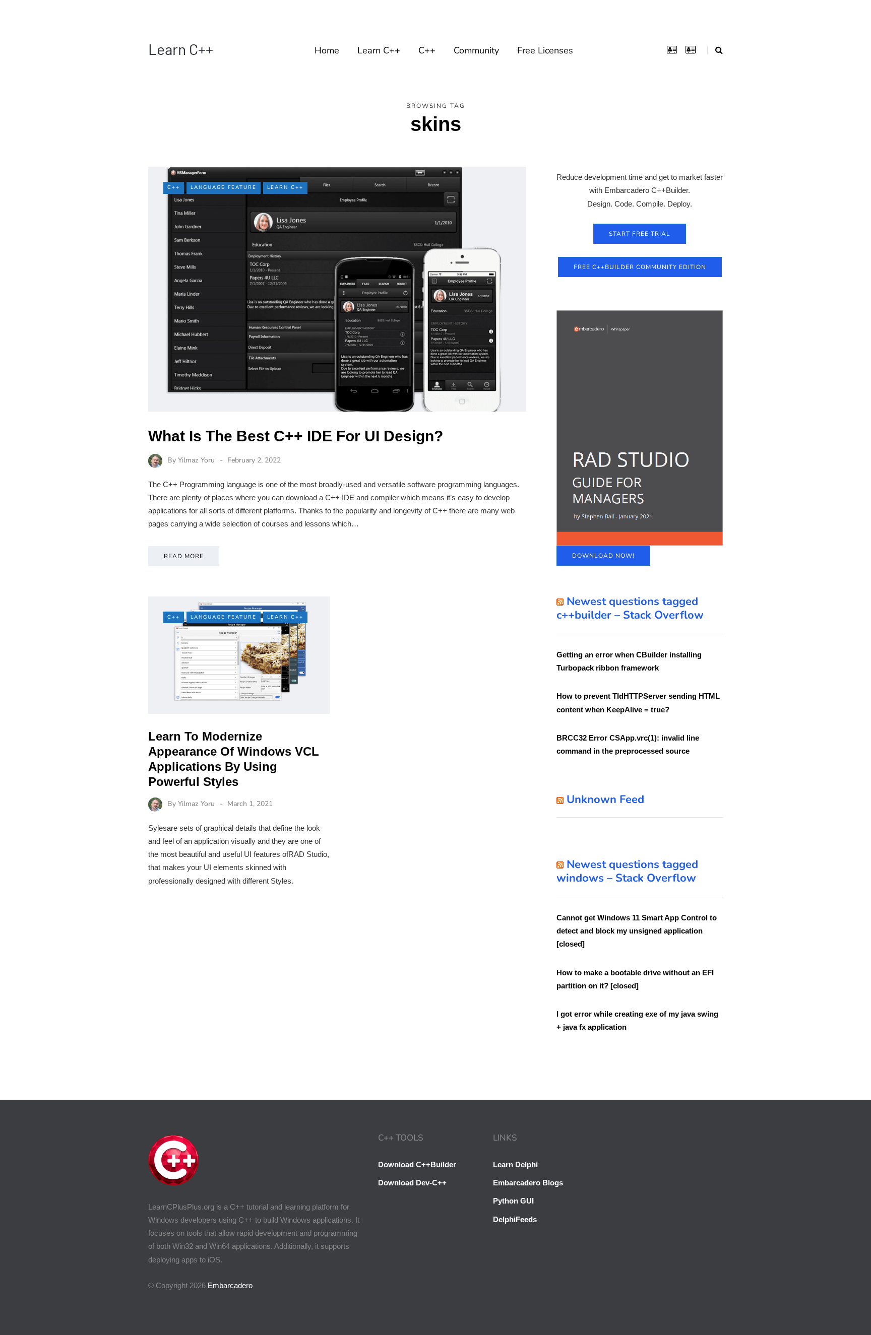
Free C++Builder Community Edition (640, 267)
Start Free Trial (639, 234)
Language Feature (224, 187)
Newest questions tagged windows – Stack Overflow (627, 871)
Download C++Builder (417, 1164)
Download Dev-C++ (412, 1182)
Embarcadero (230, 1285)
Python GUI (513, 1200)
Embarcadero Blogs (528, 1182)
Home (327, 50)
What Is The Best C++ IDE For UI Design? (295, 436)
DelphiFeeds (515, 1219)
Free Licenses (545, 50)
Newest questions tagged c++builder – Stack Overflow (630, 608)
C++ (427, 50)
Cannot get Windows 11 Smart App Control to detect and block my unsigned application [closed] (636, 931)
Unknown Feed (605, 799)
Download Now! (603, 556)
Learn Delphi (515, 1164)
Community (476, 50)
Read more (184, 556)
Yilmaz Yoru (196, 460)
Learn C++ (180, 49)
